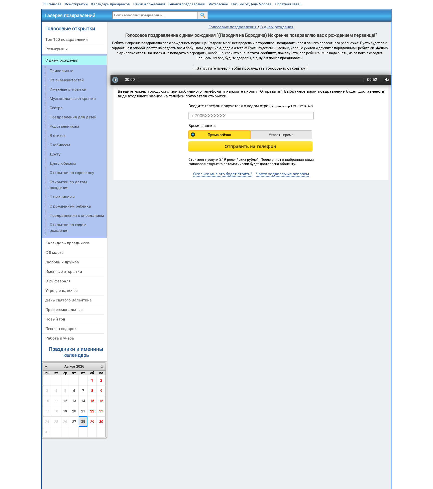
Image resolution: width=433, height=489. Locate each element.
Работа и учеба (59, 338)
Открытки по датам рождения (68, 185)
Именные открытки (68, 89)
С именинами (62, 197)
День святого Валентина (68, 300)
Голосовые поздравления (232, 27)
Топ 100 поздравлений (66, 39)
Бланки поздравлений (187, 4)
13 (74, 401)
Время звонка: (202, 125)
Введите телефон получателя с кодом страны (250, 105)
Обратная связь (288, 4)
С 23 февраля (58, 281)
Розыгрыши (56, 49)
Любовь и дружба (62, 262)
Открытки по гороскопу (72, 172)
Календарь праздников (110, 4)
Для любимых (63, 163)
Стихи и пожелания (149, 4)
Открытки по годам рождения (68, 227)
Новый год (55, 319)
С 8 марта (54, 252)
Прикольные (61, 70)
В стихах (58, 135)
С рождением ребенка (70, 206)
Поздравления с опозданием (77, 215)
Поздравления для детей (73, 117)
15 (92, 401)
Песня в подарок (61, 328)
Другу (55, 154)
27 (74, 422)
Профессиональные (63, 309)
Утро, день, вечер (61, 290)
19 (65, 411)
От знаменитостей (67, 80)
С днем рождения (61, 60)
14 (83, 401)
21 (83, 411)
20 (74, 411)
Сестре (56, 107)
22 (92, 411)
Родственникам (64, 126)
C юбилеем (60, 144)
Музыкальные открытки (73, 98)
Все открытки (76, 4)
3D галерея (52, 4)
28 (83, 421)
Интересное (218, 4)
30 (101, 422)
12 (65, 401)
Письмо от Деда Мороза (251, 4)
